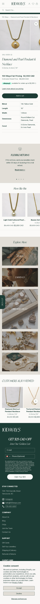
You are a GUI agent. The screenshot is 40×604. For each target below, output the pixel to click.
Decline (19, 593)
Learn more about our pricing (12, 89)
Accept (19, 588)
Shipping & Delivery (9, 550)
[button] (4, 401)
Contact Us (6, 532)
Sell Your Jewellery (9, 547)
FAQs (4, 525)
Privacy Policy (17, 582)
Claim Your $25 (20, 477)
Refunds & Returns (9, 554)
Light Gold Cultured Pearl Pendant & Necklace (13, 220)
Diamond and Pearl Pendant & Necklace (24, 17)
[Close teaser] (5, 295)
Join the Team (7, 528)
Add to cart (20, 96)
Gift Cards (5, 543)
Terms (26, 471)
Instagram (9, 499)
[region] (20, 161)
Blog (3, 521)
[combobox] (8, 456)
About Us (5, 517)
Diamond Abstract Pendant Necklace (12, 410)
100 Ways (5, 17)
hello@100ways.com (13, 503)
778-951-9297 (11, 506)
